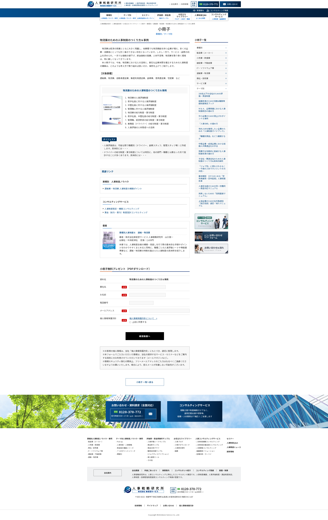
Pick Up (120, 441)
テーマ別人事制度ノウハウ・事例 (129, 438)
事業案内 (200, 10)
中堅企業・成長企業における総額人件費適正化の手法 (212, 144)
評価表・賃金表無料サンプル (158, 438)
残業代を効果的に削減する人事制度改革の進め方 (212, 152)
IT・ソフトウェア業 (95, 451)
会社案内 (107, 473)
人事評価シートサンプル (157, 441)
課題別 (119, 454)
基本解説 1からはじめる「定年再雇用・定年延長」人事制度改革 (212, 178)
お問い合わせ (168, 505)
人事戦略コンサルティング (206, 448)
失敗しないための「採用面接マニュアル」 (212, 194)
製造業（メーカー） (95, 441)
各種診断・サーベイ (203, 454)
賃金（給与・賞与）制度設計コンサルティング (126, 212)
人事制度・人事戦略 (124, 445)
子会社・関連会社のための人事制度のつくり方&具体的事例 (212, 159)
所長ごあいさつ (150, 470)
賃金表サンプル (153, 445)
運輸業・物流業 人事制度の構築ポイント (123, 188)
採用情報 (138, 505)
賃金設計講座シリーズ (125, 448)
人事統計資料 (180, 448)
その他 (150, 460)
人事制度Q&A (232, 443)
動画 (176, 451)
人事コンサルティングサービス (207, 438)
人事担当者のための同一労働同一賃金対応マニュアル (212, 187)
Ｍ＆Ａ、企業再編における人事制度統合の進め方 (212, 109)
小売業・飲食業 (94, 445)
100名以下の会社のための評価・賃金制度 (211, 94)
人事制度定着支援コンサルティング (209, 445)
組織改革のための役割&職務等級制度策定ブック (212, 102)
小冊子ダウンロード (182, 445)
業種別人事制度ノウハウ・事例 (99, 438)
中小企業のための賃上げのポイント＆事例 (212, 117)
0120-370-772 (130, 412)
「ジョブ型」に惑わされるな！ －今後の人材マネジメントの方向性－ (213, 168)
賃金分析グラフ (153, 448)
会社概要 (135, 470)
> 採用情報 (184, 4)
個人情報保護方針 (186, 505)
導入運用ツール (153, 457)
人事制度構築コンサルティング (208, 441)
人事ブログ (179, 441)
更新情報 (230, 451)
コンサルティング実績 (219, 10)
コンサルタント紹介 (183, 470)
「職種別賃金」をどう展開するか (212, 137)
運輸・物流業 (93, 457)
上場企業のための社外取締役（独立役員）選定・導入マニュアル (212, 203)
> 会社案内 (173, 4)
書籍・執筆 (223, 470)
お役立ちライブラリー (183, 438)
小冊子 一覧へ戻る (144, 382)
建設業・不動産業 (94, 454)
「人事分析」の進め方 (208, 123)
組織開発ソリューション (205, 451)
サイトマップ (152, 505)
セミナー (230, 438)
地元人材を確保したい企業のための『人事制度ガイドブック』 (212, 129)
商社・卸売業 (93, 448)
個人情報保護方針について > (143, 318)
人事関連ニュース (234, 447)
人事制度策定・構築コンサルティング (122, 208)
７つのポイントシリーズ (126, 451)
